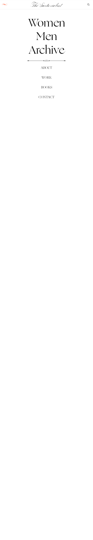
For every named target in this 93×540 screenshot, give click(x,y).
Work (46, 77)
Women (46, 22)
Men (46, 36)
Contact (46, 97)
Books (46, 87)
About (46, 67)
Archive (46, 49)
